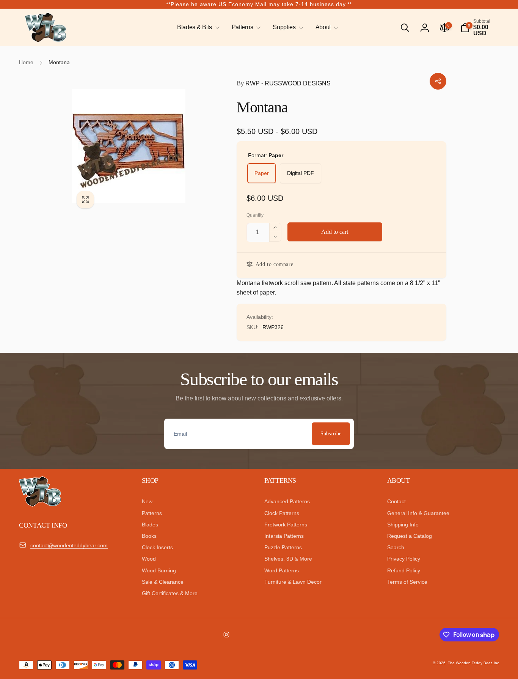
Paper (261, 173)
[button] (196, 27)
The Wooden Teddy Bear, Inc (473, 663)
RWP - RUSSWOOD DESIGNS (284, 83)
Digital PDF (300, 173)
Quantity (255, 215)
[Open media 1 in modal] (139, 146)
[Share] (438, 81)
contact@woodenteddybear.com (69, 545)
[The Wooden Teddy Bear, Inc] (40, 504)
